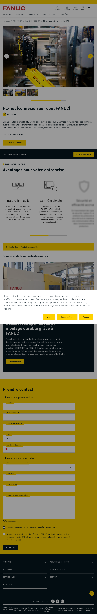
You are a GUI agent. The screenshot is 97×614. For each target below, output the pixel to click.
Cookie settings (67, 317)
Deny (49, 317)
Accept (86, 317)
